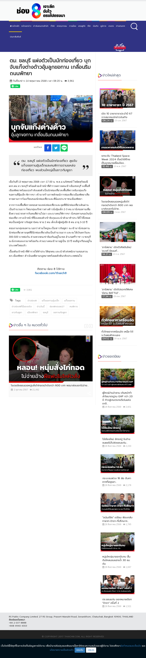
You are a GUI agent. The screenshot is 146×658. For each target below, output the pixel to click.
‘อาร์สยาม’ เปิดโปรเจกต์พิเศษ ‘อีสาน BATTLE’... (117, 291)
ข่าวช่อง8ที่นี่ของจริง (22, 306)
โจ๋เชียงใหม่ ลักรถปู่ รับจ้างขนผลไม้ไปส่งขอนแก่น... (116, 441)
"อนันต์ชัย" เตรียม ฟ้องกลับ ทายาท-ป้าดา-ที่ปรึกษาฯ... (117, 519)
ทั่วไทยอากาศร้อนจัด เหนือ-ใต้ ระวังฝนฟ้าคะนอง (117, 333)
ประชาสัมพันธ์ (15, 36)
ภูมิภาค (103, 26)
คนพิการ (74, 306)
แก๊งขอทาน (69, 300)
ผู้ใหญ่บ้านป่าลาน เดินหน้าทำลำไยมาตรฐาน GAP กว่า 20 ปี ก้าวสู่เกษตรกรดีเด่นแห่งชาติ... (117, 398)
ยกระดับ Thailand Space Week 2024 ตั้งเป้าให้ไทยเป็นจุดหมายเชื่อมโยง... (115, 159)
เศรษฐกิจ (81, 26)
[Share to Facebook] (47, 147)
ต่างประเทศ (120, 26)
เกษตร (111, 26)
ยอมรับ (79, 650)
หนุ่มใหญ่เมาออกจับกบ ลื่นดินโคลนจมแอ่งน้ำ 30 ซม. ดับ (116, 560)
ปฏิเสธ (91, 650)
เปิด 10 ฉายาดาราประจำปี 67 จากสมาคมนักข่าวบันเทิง (116, 115)
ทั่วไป (53, 26)
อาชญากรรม (62, 26)
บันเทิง (95, 26)
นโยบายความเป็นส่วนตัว (62, 650)
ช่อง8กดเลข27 (57, 306)
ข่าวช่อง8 (32, 300)
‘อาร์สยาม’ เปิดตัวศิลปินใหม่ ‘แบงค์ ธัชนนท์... (116, 249)
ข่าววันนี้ (41, 306)
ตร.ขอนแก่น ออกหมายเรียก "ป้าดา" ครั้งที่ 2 (117, 601)
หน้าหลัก (15, 26)
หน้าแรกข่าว (26, 26)
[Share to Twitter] (56, 147)
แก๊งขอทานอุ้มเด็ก (50, 300)
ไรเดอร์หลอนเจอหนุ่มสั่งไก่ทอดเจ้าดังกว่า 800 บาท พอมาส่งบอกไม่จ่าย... (50, 385)
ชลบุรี (45, 312)
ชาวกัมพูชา (17, 312)
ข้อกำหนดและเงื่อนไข (130, 645)
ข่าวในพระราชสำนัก (40, 26)
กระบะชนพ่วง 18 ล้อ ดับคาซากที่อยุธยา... (116, 480)
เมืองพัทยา (32, 312)
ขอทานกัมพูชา (60, 312)
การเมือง (72, 26)
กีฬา (89, 26)
